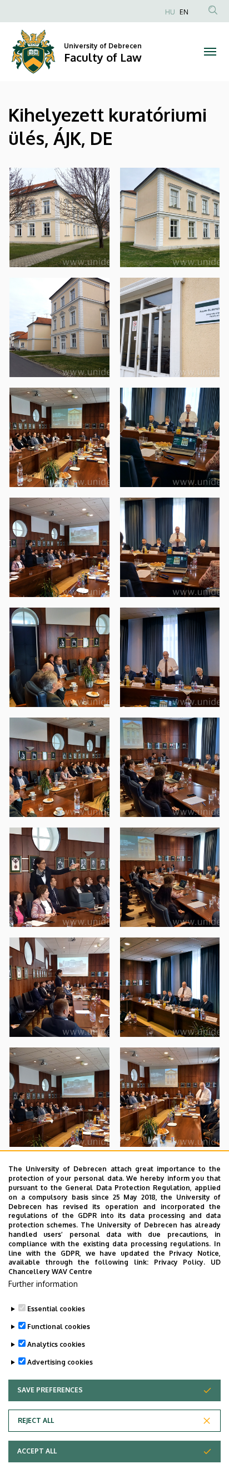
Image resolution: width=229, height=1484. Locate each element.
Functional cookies (58, 1326)
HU (170, 12)
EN (184, 12)
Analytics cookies (56, 1344)
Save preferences (50, 1390)
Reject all (36, 1420)
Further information (43, 1284)
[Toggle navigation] (210, 51)
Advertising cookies (60, 1362)
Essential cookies (56, 1309)
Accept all (37, 1451)
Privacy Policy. (180, 1262)
